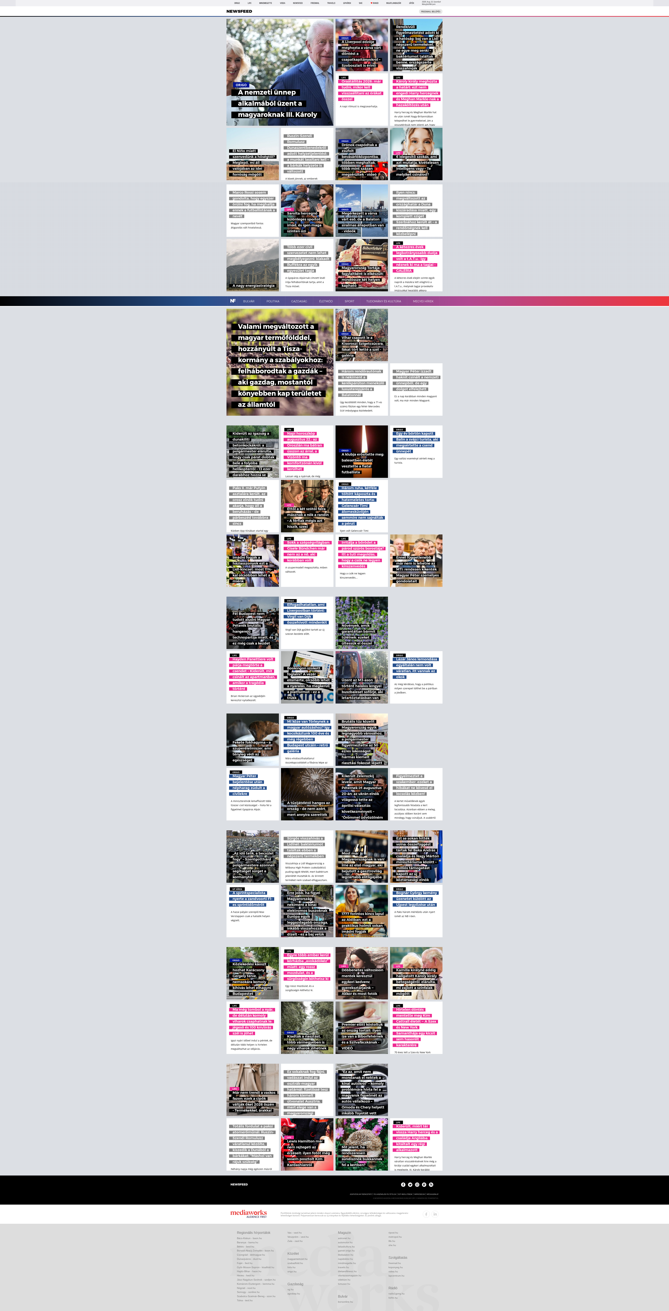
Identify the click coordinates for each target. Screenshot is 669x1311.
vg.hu (290, 1289)
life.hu (392, 1241)
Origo (237, 3)
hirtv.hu (291, 1267)
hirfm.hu (393, 1297)
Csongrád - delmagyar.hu (251, 1254)
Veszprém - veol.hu (298, 1236)
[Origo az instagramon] (417, 1184)
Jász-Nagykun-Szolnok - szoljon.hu (256, 1279)
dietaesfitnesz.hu (347, 1271)
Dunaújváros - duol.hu (249, 1259)
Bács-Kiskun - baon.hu (249, 1238)
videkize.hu (344, 1279)
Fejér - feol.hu (244, 1263)
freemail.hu (395, 1263)
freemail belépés (430, 11)
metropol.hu (395, 1236)
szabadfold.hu (295, 1263)
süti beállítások (405, 1194)
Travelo (331, 3)
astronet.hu (344, 1238)
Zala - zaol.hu (295, 1241)
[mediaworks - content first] (248, 1214)
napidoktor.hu (345, 1259)
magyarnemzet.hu (297, 1259)
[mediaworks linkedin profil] (435, 1214)
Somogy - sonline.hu (248, 1292)
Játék (411, 3)
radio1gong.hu (397, 1293)
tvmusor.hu (344, 1283)
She (360, 3)
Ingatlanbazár (393, 3)
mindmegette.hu (347, 1263)
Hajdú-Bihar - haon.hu (249, 1271)
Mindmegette (265, 3)
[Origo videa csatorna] (424, 1184)
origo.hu (292, 1271)
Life (249, 3)
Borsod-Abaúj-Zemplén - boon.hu (255, 1250)
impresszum (419, 1194)
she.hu (392, 1245)
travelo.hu (343, 1267)
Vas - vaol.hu (294, 1232)
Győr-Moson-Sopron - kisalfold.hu (255, 1267)
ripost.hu (393, 1232)
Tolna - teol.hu (245, 1300)
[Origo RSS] (431, 1184)
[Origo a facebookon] (403, 1184)
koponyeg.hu (396, 1267)
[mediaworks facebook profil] (426, 1214)
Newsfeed (298, 3)
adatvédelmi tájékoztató (361, 1194)
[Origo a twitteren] (410, 1184)
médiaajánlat (433, 1194)
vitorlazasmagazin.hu (349, 1275)
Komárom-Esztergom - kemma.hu (255, 1283)
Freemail (315, 3)
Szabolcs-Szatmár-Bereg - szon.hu (256, 1296)
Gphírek (347, 3)
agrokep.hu (293, 1293)
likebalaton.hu (345, 1254)
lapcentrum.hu (396, 1275)
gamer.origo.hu (346, 1250)
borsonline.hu (345, 1301)
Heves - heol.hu (245, 1275)
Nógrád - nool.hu (246, 1288)
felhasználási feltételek (385, 1194)
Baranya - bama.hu (247, 1242)
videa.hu (393, 1271)
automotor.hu (345, 1242)
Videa (282, 3)
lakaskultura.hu (346, 1246)
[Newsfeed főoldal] (239, 1184)
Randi (375, 3)
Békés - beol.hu (245, 1246)
